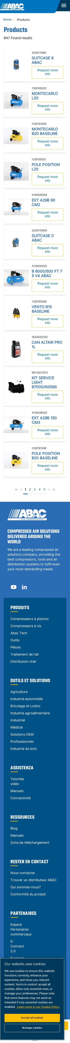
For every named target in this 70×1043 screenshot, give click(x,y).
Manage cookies (32, 1028)
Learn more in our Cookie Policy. (38, 1007)
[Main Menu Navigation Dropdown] (63, 5)
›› (54, 489)
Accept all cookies (32, 1018)
